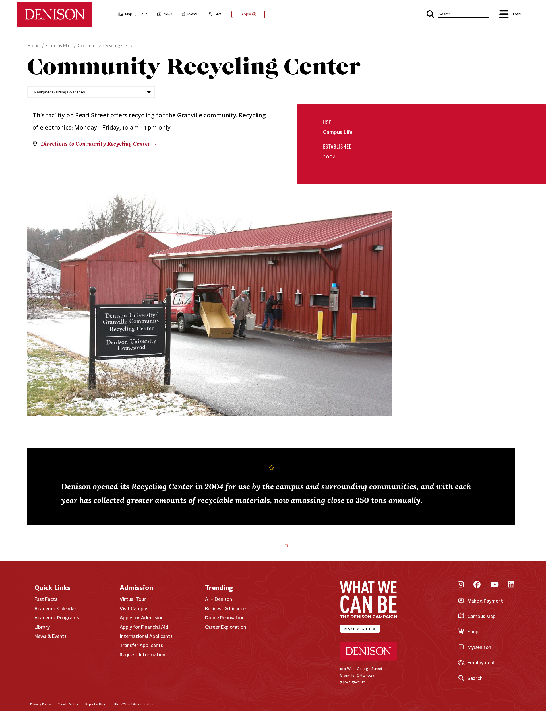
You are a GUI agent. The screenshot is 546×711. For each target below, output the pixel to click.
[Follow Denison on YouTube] (495, 585)
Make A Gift (360, 628)
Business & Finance (225, 608)
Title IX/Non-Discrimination (133, 704)
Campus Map (58, 46)
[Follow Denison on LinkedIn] (511, 585)
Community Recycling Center (106, 46)
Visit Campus (134, 608)
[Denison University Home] (368, 659)
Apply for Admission (142, 618)
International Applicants (146, 636)
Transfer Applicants (141, 645)
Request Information (142, 655)
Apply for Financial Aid (144, 627)
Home (33, 46)
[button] (457, 13)
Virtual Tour (133, 599)
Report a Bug (95, 704)
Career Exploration (225, 627)
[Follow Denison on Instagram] (461, 585)
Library (42, 627)
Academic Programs (56, 618)
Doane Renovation (225, 618)
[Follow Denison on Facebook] (477, 585)
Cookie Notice (68, 704)
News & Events (50, 636)
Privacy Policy (40, 704)
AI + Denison (218, 599)
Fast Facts (45, 599)
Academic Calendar (55, 608)
